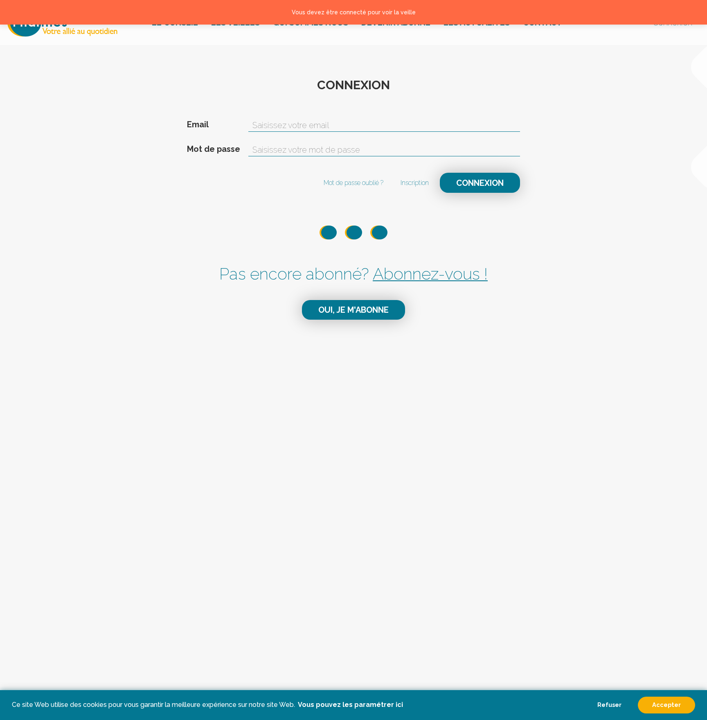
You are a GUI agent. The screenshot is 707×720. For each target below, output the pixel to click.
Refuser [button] (609, 704)
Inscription (415, 183)
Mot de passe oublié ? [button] (353, 183)
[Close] (691, 12)
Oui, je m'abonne (353, 310)
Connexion (480, 183)
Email (198, 124)
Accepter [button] (666, 704)
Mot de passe (213, 149)
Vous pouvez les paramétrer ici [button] (350, 705)
